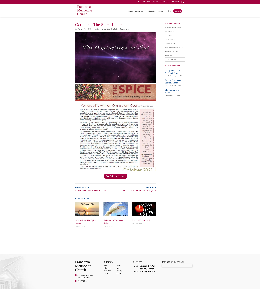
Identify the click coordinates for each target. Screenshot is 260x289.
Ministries (151, 11)
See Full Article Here (115, 176)
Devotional (169, 32)
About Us (139, 11)
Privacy (119, 271)
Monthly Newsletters (102, 29)
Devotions (169, 36)
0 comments (124, 29)
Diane (79, 29)
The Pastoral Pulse (172, 51)
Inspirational (170, 43)
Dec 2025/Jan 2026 (141, 220)
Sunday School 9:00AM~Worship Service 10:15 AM (153, 2)
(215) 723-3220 (176, 2)
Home (130, 11)
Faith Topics (170, 40)
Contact (178, 11)
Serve (106, 273)
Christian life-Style (173, 28)
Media (160, 11)
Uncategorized (171, 59)
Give (169, 11)
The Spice (114, 29)
